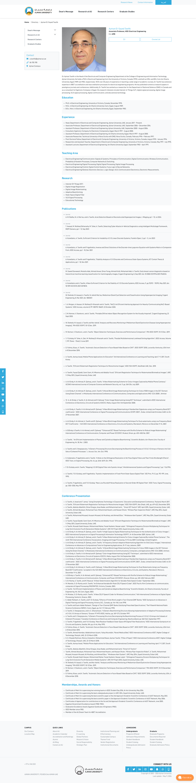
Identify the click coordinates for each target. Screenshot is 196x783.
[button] (185, 777)
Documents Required (157, 737)
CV (124, 39)
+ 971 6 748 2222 (30, 764)
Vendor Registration (107, 742)
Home (26, 22)
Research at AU (85, 12)
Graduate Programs (157, 734)
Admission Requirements (135, 737)
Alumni (55, 739)
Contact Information (145, 2)
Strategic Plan (82, 745)
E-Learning (81, 734)
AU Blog (56, 742)
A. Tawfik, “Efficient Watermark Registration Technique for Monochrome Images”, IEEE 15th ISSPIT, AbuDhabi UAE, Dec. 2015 (111, 366)
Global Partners (82, 737)
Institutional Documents (109, 745)
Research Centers (106, 12)
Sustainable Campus (108, 737)
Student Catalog (132, 742)
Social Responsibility (84, 742)
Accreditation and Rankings (63, 737)
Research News (126, 2)
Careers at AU (58, 745)
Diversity (80, 731)
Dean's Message (66, 12)
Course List (156, 39)
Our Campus (29, 731)
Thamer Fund (105, 739)
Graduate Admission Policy (160, 745)
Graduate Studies (127, 12)
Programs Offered (132, 734)
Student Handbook (133, 739)
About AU (56, 731)
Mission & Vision (82, 739)
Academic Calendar (60, 734)
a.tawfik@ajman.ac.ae (38, 59)
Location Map (29, 734)
